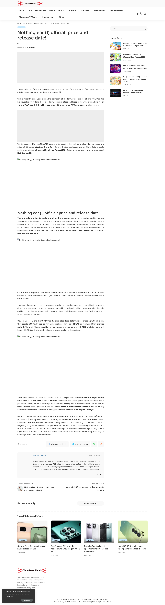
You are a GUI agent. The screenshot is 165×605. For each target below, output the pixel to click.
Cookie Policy (8, 596)
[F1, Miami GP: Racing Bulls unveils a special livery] (115, 93)
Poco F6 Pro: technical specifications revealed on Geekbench (96, 549)
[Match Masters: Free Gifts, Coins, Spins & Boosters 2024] (115, 68)
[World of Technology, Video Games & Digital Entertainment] (30, 3)
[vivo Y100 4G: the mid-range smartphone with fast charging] (133, 532)
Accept (27, 600)
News (21, 27)
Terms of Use (76, 602)
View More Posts (93, 456)
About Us (95, 602)
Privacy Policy (59, 602)
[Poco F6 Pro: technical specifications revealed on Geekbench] (99, 532)
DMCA (67, 602)
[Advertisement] (60, 67)
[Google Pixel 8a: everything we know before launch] (32, 532)
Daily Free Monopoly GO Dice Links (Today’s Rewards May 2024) (135, 79)
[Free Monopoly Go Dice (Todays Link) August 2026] (115, 57)
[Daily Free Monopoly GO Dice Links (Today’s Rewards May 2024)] (115, 81)
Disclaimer (87, 602)
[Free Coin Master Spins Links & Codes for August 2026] (115, 46)
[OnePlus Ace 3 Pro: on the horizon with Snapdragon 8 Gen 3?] (66, 532)
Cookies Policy (105, 602)
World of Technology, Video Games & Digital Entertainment (85, 599)
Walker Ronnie (22, 44)
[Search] (144, 13)
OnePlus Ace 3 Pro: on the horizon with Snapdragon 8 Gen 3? (65, 549)
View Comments (90, 503)
